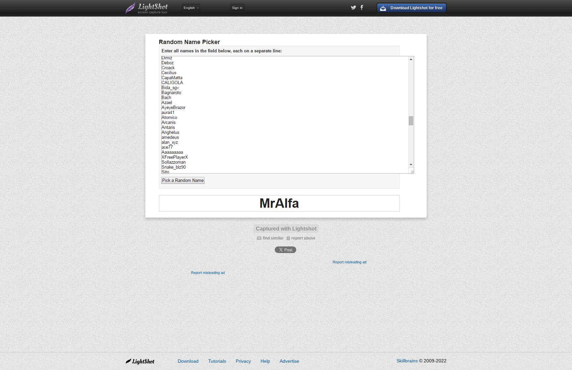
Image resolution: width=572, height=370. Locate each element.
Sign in (237, 8)
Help (265, 361)
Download (188, 361)
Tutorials (217, 361)
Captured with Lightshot (286, 229)
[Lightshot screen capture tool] (146, 8)
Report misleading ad (349, 262)
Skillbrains (407, 360)
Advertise (289, 361)
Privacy (243, 361)
